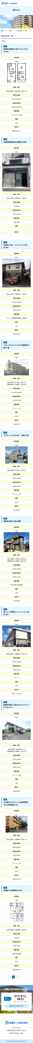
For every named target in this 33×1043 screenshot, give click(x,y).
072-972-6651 (20, 997)
